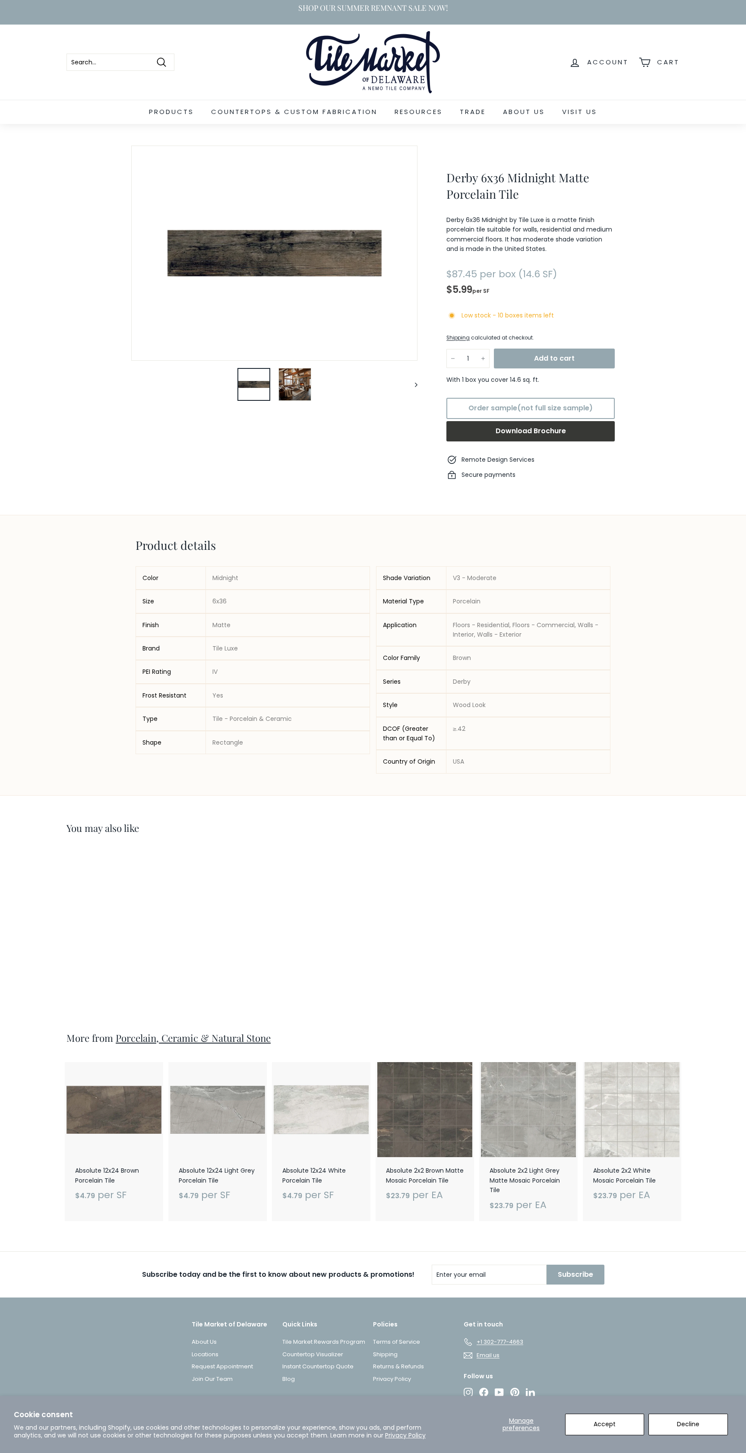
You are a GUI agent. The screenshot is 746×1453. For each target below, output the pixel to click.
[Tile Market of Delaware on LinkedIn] (530, 1392)
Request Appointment (222, 1366)
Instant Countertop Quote (318, 1366)
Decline (688, 1424)
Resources (419, 111)
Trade (473, 111)
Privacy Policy (405, 1435)
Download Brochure (531, 431)
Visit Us (579, 111)
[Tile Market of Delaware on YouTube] (499, 1392)
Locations (205, 1354)
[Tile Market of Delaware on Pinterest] (514, 1392)
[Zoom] (274, 253)
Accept (605, 1424)
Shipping (458, 337)
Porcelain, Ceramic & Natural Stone (193, 1037)
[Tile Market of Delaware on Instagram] (468, 1392)
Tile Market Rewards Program (323, 1342)
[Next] (412, 384)
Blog (288, 1379)
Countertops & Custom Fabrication (294, 111)
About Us (524, 111)
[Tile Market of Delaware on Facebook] (483, 1392)
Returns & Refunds (398, 1366)
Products (171, 111)
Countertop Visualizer (312, 1354)
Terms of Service (396, 1342)
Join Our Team (212, 1379)
